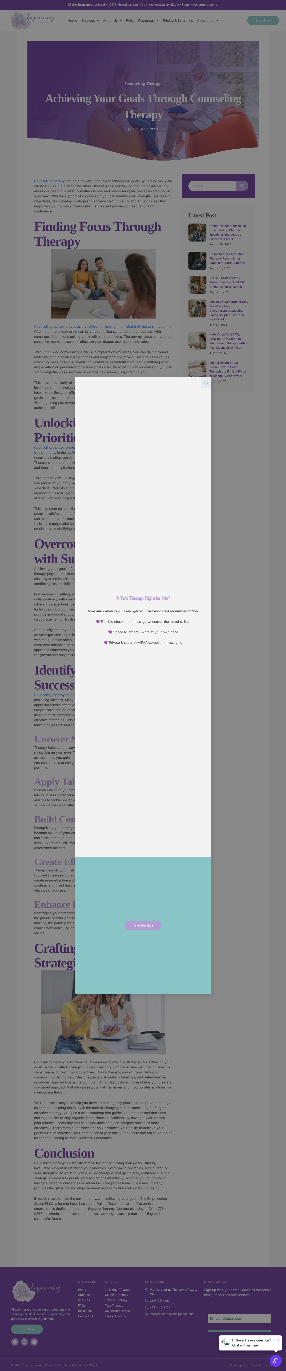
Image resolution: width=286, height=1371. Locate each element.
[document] (143, 685)
